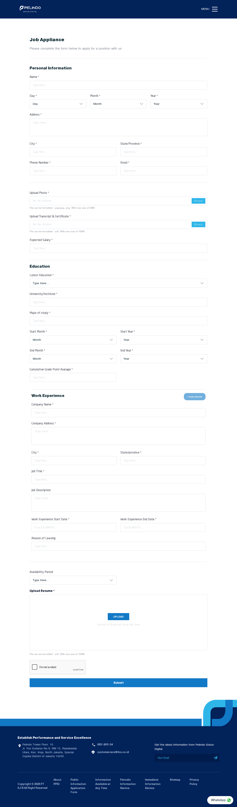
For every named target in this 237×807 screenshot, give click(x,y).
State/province (130, 452)
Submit (119, 683)
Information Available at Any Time (103, 784)
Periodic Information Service (128, 784)
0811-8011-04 (105, 744)
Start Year (127, 331)
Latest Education (42, 275)
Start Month (38, 331)
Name (34, 76)
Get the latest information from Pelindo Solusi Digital (184, 746)
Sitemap (175, 779)
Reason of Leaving (43, 538)
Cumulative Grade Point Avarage (51, 369)
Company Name (42, 404)
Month (95, 95)
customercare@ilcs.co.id (113, 752)
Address (36, 114)
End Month (37, 350)
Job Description (41, 490)
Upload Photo (39, 192)
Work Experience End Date (138, 519)
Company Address (43, 423)
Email (124, 162)
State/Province (131, 143)
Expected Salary (41, 239)
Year (154, 95)
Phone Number (40, 162)
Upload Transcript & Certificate (50, 216)
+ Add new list (194, 396)
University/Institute (43, 293)
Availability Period (41, 571)
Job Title (37, 471)
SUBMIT (215, 758)
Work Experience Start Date (50, 519)
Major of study (40, 312)
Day (33, 95)
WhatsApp (218, 800)
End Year (126, 350)
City (33, 143)
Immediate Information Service (153, 784)
